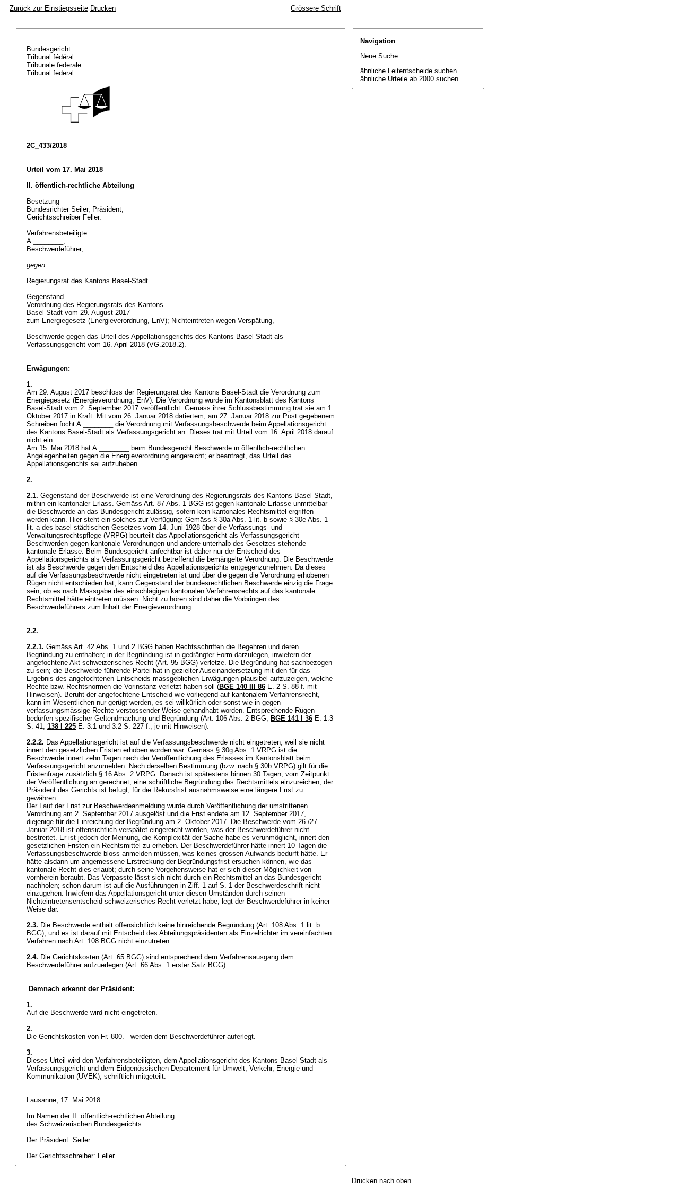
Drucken (103, 8)
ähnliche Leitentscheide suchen (408, 71)
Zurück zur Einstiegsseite (49, 8)
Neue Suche (379, 56)
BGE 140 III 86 (242, 686)
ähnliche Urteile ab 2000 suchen (409, 79)
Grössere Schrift (316, 8)
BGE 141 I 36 (291, 718)
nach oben (395, 1181)
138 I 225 (61, 726)
